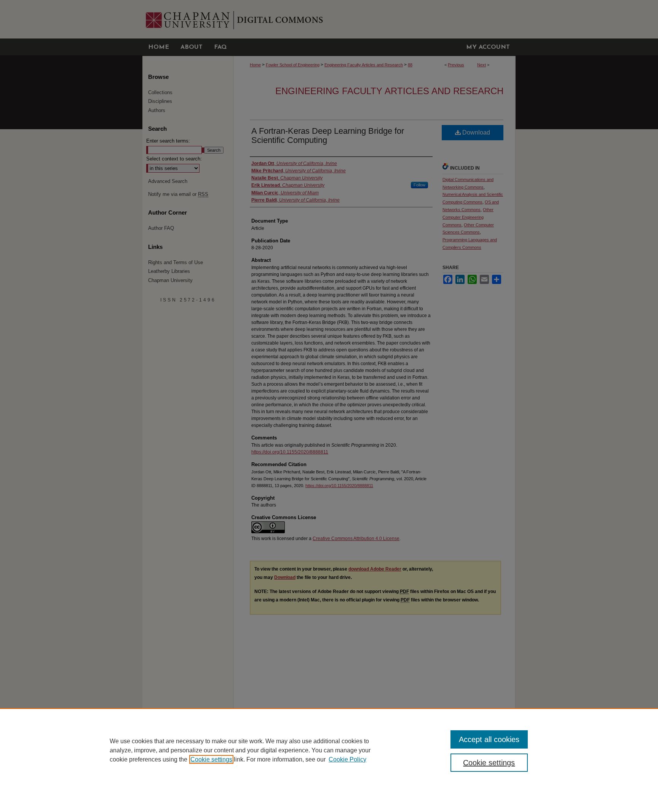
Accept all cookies (489, 739)
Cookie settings (211, 759)
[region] (329, 750)
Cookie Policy (347, 759)
